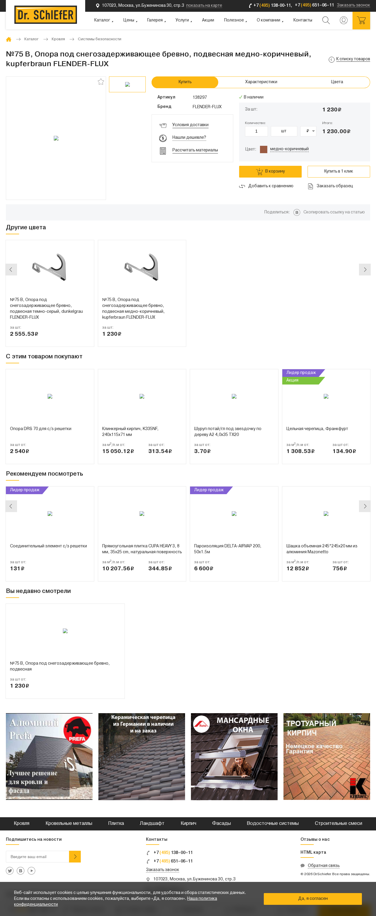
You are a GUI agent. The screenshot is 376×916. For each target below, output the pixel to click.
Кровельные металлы (69, 824)
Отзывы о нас (315, 840)
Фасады (221, 824)
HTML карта (313, 853)
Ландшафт (152, 824)
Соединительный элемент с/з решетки (48, 546)
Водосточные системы (273, 824)
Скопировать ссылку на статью (334, 212)
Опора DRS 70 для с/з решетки (40, 429)
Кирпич (188, 824)
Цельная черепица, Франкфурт (317, 429)
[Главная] (8, 39)
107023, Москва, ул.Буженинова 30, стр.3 (194, 879)
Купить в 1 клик (338, 171)
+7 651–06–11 (173, 862)
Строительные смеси (338, 824)
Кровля (21, 824)
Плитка (116, 824)
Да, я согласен (313, 899)
